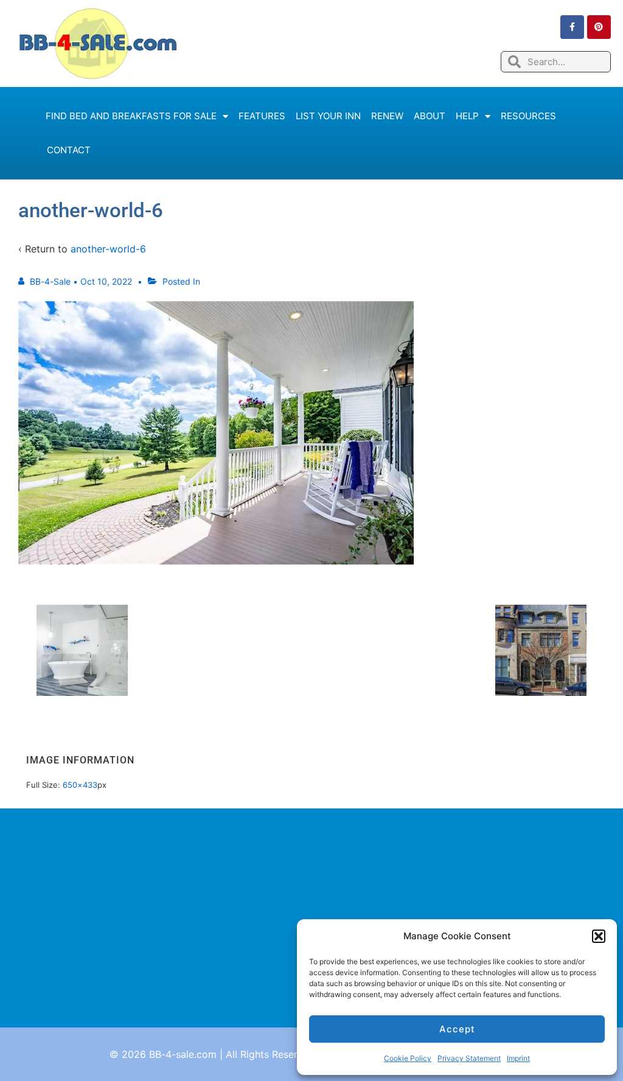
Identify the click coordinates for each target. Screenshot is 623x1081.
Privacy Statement (469, 1058)
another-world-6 (108, 249)
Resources (528, 116)
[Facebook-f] (572, 27)
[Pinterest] (599, 27)
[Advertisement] (311, 918)
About (429, 116)
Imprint (518, 1058)
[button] (599, 936)
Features (261, 116)
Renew (387, 116)
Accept (457, 1029)
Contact (69, 150)
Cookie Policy (407, 1058)
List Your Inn (328, 116)
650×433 (80, 785)
